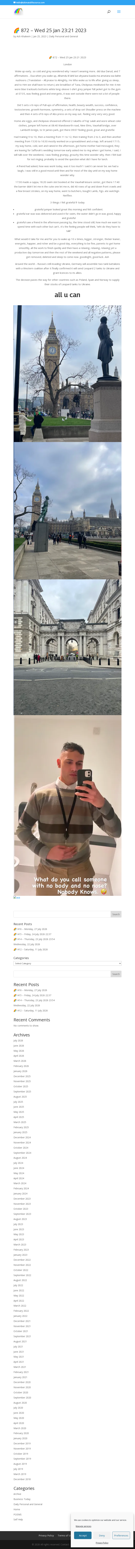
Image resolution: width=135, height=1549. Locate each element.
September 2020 (22, 1397)
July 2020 (18, 1407)
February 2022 (21, 1310)
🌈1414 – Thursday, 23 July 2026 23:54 (34, 939)
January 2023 (20, 1254)
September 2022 (22, 1275)
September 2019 (22, 1458)
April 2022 (19, 1300)
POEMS (18, 1514)
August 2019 (20, 1463)
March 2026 (20, 1060)
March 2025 (20, 1122)
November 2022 (22, 1264)
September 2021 (22, 1336)
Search (116, 974)
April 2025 (19, 1117)
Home (17, 1509)
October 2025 (21, 1086)
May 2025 (19, 1111)
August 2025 (20, 1096)
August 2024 (20, 1157)
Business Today (22, 1499)
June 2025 (19, 1106)
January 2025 (20, 1132)
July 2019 (18, 1468)
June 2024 (19, 1168)
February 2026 (21, 1066)
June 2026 (19, 1045)
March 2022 (20, 1305)
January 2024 (20, 1193)
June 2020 (19, 1412)
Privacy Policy (102, 1542)
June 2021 (19, 1351)
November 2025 (22, 1081)
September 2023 (22, 1213)
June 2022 (19, 1290)
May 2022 (19, 1295)
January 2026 (20, 1071)
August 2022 (20, 1280)
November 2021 (22, 1326)
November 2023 (22, 1203)
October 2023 (21, 1208)
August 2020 (20, 1402)
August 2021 (20, 1341)
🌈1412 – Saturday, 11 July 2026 (31, 949)
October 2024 (21, 1147)
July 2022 (18, 1285)
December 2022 (22, 1259)
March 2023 (20, 1244)
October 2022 (21, 1270)
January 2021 (20, 1377)
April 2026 (19, 1055)
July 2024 (18, 1162)
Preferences (121, 1535)
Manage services (83, 1526)
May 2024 (19, 1173)
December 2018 (22, 1479)
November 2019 (22, 1448)
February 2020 (21, 1433)
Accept (83, 1535)
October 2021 (21, 1331)
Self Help (18, 1519)
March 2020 (20, 1428)
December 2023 (22, 1198)
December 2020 (22, 1382)
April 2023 (19, 1239)
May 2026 (19, 1050)
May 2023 (19, 1234)
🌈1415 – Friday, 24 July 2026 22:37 (32, 934)
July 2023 (18, 1224)
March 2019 (20, 1474)
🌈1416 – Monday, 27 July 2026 (30, 929)
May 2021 (19, 1356)
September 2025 (22, 1091)
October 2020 (21, 1392)
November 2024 (22, 1142)
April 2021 (19, 1361)
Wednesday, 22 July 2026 (27, 944)
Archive (17, 1494)
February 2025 (21, 1127)
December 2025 (22, 1076)
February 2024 (21, 1188)
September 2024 (22, 1152)
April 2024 (19, 1178)
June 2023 (19, 1229)
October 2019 (21, 1453)
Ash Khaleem (24, 36)
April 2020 (19, 1423)
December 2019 (22, 1443)
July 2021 (18, 1346)
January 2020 (20, 1438)
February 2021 (21, 1372)
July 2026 (18, 1040)
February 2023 (21, 1249)
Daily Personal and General (63, 36)
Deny (102, 1535)
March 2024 (20, 1183)
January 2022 (20, 1315)
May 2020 (19, 1417)
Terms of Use (65, 1535)
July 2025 (18, 1101)
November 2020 (22, 1387)
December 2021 (22, 1321)
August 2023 (20, 1219)
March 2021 (20, 1366)
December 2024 (22, 1137)
